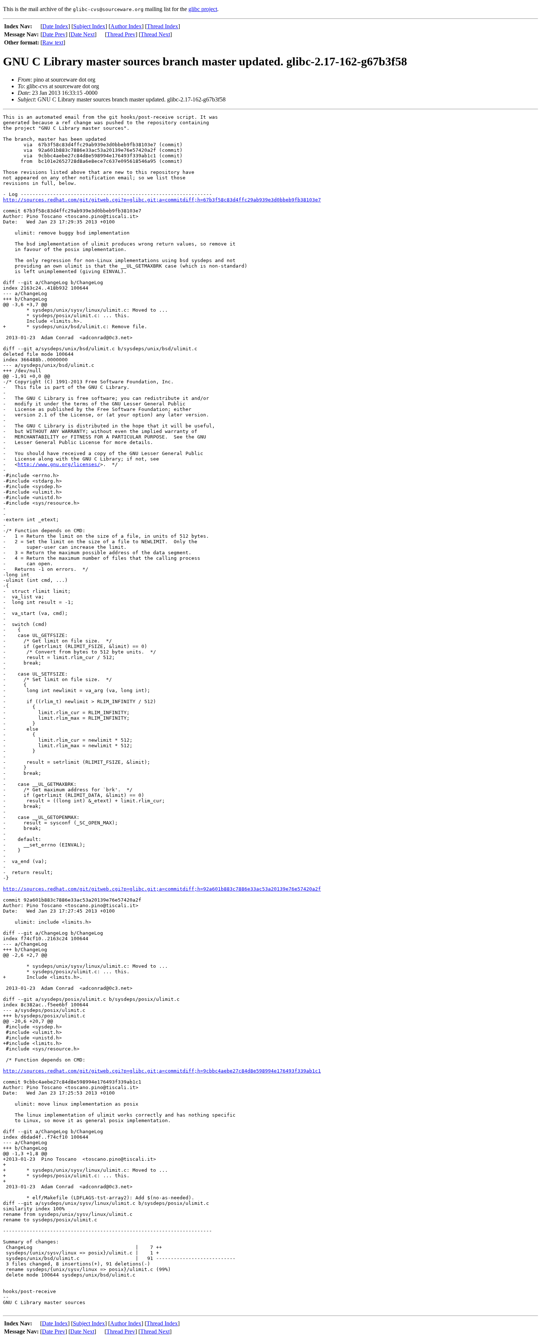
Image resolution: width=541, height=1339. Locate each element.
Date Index (55, 26)
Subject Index (89, 26)
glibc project (202, 9)
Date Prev (54, 34)
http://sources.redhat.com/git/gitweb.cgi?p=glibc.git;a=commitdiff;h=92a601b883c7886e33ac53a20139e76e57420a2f (162, 889)
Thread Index (162, 26)
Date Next (83, 34)
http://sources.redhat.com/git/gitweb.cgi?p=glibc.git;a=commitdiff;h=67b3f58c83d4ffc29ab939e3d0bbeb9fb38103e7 (162, 200)
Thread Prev (121, 34)
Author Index (126, 26)
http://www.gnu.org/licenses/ (59, 464)
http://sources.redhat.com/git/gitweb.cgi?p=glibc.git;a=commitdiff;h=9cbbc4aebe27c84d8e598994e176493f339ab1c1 (162, 1071)
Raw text (52, 42)
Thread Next (155, 34)
